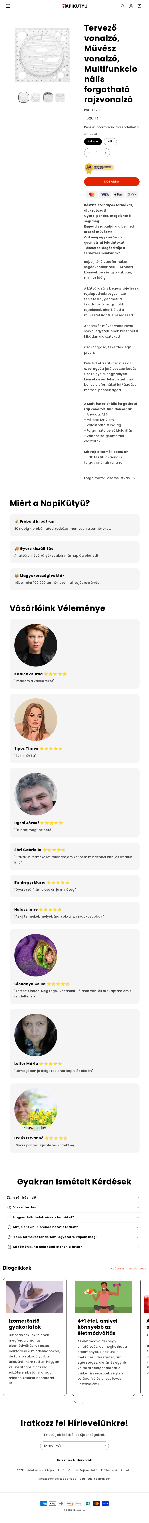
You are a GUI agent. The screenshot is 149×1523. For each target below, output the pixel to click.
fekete (93, 141)
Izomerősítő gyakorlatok (25, 1324)
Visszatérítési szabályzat (57, 1479)
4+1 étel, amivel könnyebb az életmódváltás (98, 1327)
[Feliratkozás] (104, 1445)
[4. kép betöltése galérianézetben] (60, 97)
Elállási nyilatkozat (115, 1470)
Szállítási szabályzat (95, 1479)
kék (110, 141)
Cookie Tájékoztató (82, 1470)
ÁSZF (20, 1470)
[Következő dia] (70, 97)
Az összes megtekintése (128, 1268)
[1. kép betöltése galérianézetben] (24, 97)
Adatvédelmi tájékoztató (46, 1470)
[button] (8, 6)
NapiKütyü (79, 1510)
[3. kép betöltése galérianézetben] (48, 97)
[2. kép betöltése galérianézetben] (36, 97)
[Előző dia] (14, 97)
